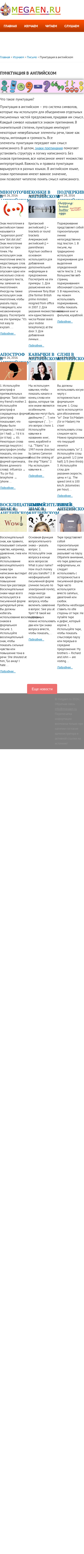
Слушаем (71, 26)
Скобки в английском (43, 194)
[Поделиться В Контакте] (17, 50)
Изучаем (31, 26)
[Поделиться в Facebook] (33, 50)
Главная (10, 26)
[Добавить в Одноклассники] (25, 50)
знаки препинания (49, 148)
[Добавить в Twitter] (50, 50)
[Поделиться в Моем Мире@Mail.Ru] (59, 50)
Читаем (51, 26)
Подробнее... (8, 333)
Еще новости (42, 689)
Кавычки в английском (43, 356)
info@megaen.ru (66, 709)
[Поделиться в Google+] (42, 50)
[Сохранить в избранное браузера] (67, 50)
